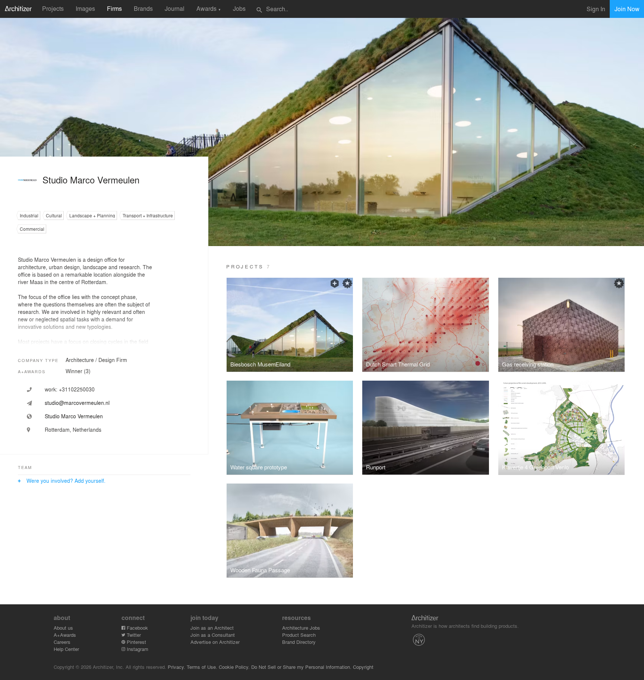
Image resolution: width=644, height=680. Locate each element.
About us (63, 627)
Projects (53, 8)
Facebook (136, 627)
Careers (62, 641)
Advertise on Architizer (215, 641)
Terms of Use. (202, 666)
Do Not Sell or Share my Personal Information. (301, 666)
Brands (143, 8)
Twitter (133, 634)
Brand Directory (299, 641)
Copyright (363, 666)
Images (85, 8)
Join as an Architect (212, 627)
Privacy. (176, 666)
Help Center (66, 648)
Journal (174, 8)
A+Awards (65, 634)
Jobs (239, 8)
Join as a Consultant (212, 634)
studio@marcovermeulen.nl (77, 402)
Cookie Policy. (234, 666)
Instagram (136, 648)
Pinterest (135, 641)
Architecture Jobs (301, 627)
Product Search (299, 634)
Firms (114, 8)
